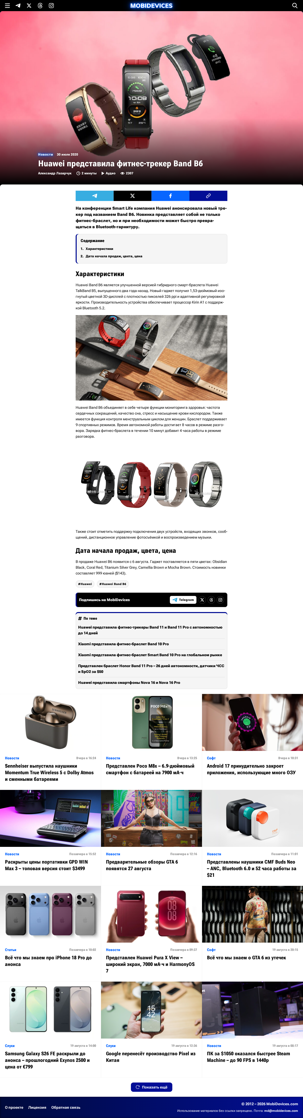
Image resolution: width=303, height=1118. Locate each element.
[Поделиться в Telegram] (95, 196)
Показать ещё (154, 1087)
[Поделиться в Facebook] (170, 196)
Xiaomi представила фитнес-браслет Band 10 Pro (123, 644)
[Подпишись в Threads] (40, 5)
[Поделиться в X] (133, 196)
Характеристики (99, 249)
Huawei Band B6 (114, 584)
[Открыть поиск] (295, 5)
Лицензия (37, 1107)
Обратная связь (65, 1107)
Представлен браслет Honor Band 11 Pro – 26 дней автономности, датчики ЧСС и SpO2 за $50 (151, 669)
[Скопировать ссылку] (208, 196)
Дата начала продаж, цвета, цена (114, 256)
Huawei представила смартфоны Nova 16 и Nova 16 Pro (129, 682)
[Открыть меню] (7, 5)
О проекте (14, 1107)
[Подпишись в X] (29, 5)
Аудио (110, 173)
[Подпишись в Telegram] (17, 5)
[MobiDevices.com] (151, 6)
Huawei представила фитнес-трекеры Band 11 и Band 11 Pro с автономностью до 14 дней (150, 630)
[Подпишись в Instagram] (51, 5)
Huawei (86, 584)
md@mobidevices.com (281, 1111)
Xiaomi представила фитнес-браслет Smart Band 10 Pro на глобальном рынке (150, 655)
